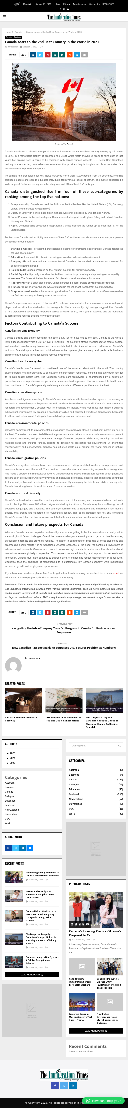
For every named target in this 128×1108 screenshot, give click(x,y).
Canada (9, 37)
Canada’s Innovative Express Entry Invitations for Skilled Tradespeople (109, 983)
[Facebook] (55, 1085)
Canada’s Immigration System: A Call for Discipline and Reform (42, 960)
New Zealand (12, 809)
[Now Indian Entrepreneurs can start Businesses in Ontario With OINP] (110, 1002)
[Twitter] (64, 1085)
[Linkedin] (73, 1085)
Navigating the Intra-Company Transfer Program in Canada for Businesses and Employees (64, 630)
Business (9, 787)
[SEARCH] (119, 745)
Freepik (70, 144)
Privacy (66, 4)
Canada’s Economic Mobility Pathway (21, 719)
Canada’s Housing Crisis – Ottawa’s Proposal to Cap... (95, 933)
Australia (9, 782)
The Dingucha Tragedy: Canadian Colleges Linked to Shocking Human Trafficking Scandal (102, 722)
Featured (17, 37)
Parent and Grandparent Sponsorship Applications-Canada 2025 (40, 894)
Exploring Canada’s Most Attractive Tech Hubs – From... (80, 1017)
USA (7, 818)
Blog (58, 4)
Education (10, 800)
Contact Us (94, 4)
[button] (103, 1100)
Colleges (9, 796)
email (115, 573)
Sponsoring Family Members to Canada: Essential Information (42, 874)
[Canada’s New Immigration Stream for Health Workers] (82, 966)
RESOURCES (108, 4)
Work (7, 823)
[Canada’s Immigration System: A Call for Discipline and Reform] (14, 962)
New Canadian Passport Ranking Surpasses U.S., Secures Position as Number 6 (64, 647)
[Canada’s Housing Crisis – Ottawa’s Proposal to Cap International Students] (96, 910)
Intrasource (13, 47)
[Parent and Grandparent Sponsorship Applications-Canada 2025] (14, 896)
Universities (11, 814)
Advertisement (79, 4)
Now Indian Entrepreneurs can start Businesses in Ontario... (107, 1018)
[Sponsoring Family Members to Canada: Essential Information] (14, 877)
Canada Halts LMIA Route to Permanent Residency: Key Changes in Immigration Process (41, 915)
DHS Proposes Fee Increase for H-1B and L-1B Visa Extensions (63, 719)
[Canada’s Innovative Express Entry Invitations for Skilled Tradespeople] (110, 966)
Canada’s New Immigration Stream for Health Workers (80, 982)
